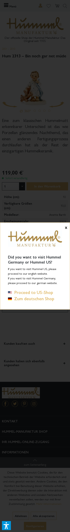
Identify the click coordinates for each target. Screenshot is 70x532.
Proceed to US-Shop (32, 292)
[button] (6, 525)
